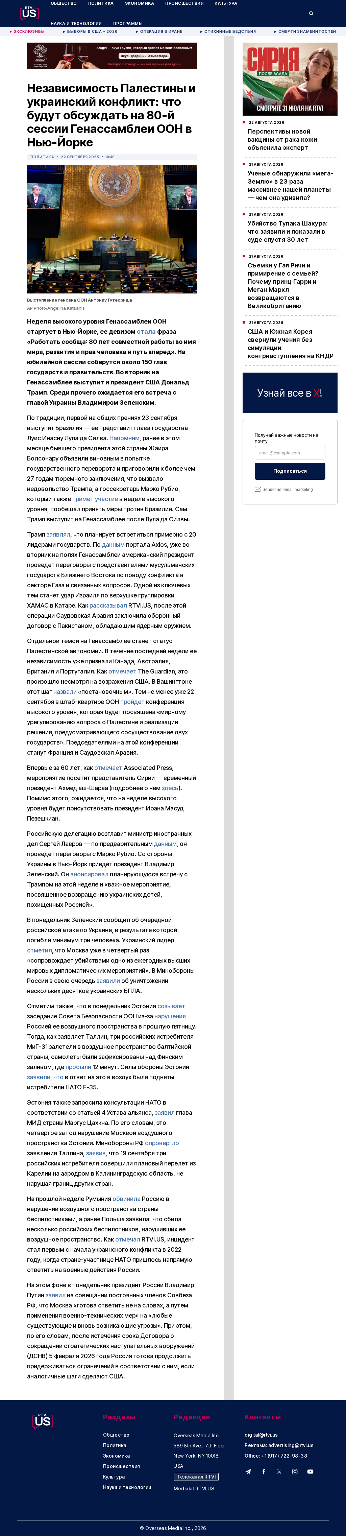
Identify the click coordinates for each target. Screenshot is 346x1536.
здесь (170, 787)
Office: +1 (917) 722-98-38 (276, 1456)
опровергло (162, 1143)
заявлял (58, 534)
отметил (39, 950)
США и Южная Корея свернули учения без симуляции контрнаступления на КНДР (291, 343)
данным (113, 544)
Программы (128, 23)
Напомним (124, 438)
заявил (165, 1112)
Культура (114, 1477)
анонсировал (89, 874)
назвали (65, 691)
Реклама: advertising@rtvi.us (279, 1445)
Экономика (116, 1456)
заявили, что (45, 1077)
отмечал (127, 1239)
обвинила (127, 1198)
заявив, (96, 1153)
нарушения (170, 1016)
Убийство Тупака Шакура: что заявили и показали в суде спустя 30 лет (288, 231)
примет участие (95, 498)
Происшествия (121, 1466)
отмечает (122, 671)
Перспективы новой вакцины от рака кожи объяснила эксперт (282, 139)
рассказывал (108, 605)
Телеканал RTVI (196, 1477)
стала (146, 331)
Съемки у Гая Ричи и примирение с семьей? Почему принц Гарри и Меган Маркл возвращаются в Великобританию (283, 285)
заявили (108, 980)
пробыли (78, 1066)
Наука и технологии (76, 23)
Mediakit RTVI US (194, 1488)
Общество (116, 1435)
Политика (42, 157)
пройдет (132, 701)
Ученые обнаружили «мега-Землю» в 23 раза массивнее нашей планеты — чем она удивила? (290, 185)
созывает (171, 1006)
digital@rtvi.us (261, 1435)
